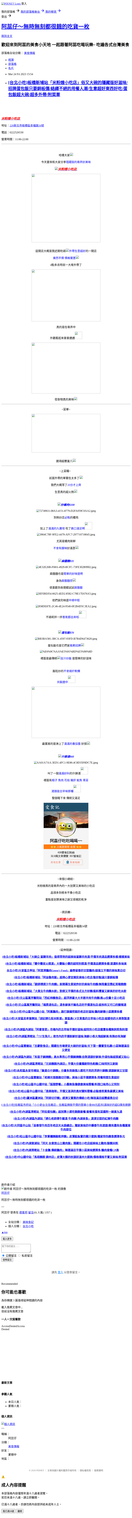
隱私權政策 (85, 1470)
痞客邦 (23, 1212)
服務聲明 (98, 1470)
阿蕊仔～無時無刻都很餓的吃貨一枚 (45, 26)
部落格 (12, 64)
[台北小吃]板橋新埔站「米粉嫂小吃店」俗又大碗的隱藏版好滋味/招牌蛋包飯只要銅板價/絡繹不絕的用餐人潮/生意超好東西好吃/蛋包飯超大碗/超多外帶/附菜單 (68, 88)
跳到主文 (6, 36)
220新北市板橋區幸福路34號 (27, 125)
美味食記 (28, 1222)
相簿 (11, 59)
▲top (4, 1232)
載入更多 (7, 1239)
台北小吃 (28, 1226)
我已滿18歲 (8, 1511)
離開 (20, 1511)
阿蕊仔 (5, 1193)
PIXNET (40, 1470)
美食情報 (29, 53)
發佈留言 (7, 1260)
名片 (11, 68)
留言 (31, 1212)
